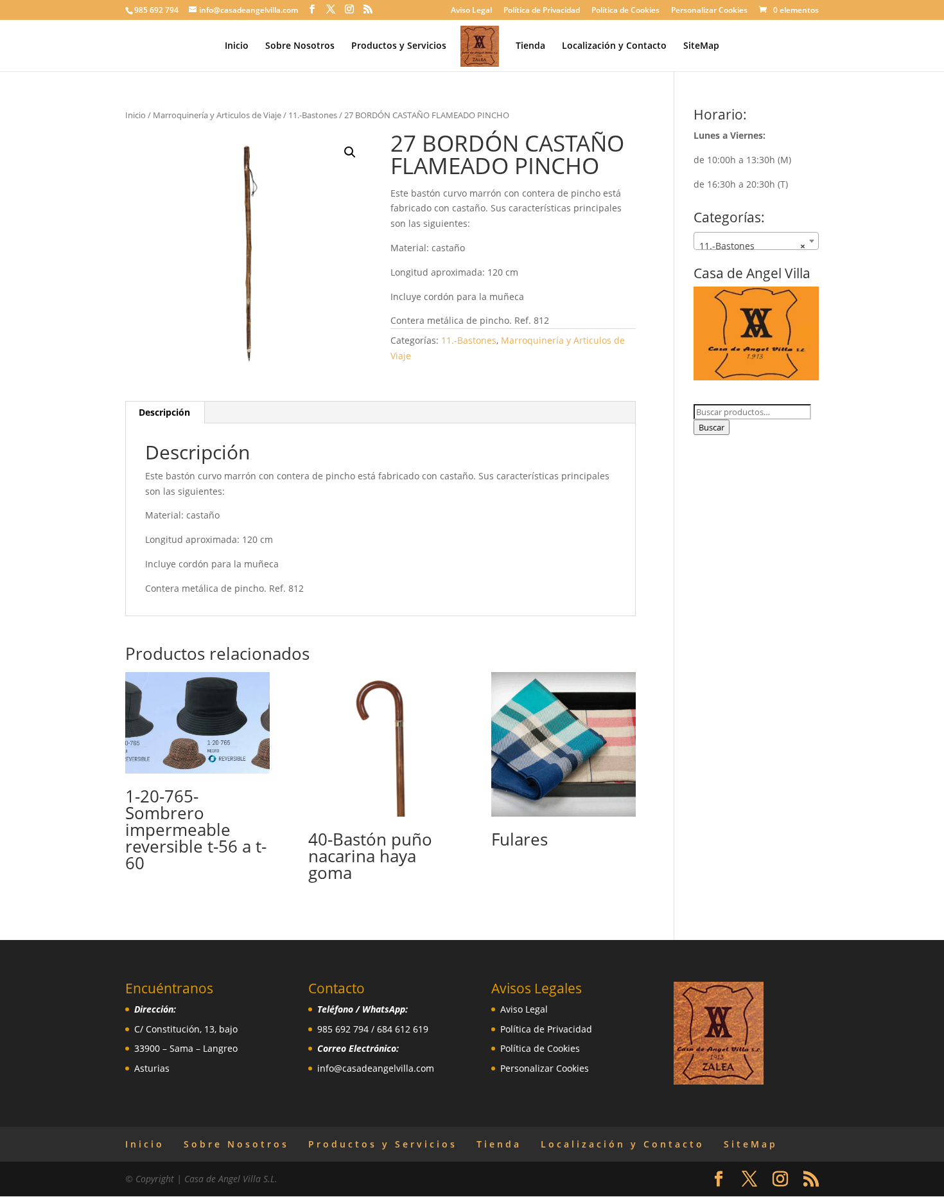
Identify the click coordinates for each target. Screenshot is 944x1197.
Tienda (530, 46)
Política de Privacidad (541, 10)
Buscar (711, 427)
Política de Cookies (625, 10)
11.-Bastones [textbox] (752, 246)
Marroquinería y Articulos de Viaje (217, 115)
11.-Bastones (312, 115)
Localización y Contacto (614, 46)
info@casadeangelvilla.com (375, 1068)
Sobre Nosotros (300, 46)
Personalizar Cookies (709, 10)
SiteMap (701, 46)
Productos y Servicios (398, 46)
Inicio (237, 46)
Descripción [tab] (164, 412)
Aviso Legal (471, 10)
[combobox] (756, 241)
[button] (350, 152)
